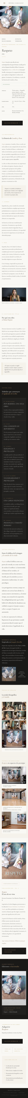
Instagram (22, 1092)
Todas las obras (7, 1050)
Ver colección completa (18, 1050)
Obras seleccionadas (6, 40)
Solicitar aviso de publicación (10, 950)
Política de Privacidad (10, 1092)
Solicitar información (11, 123)
